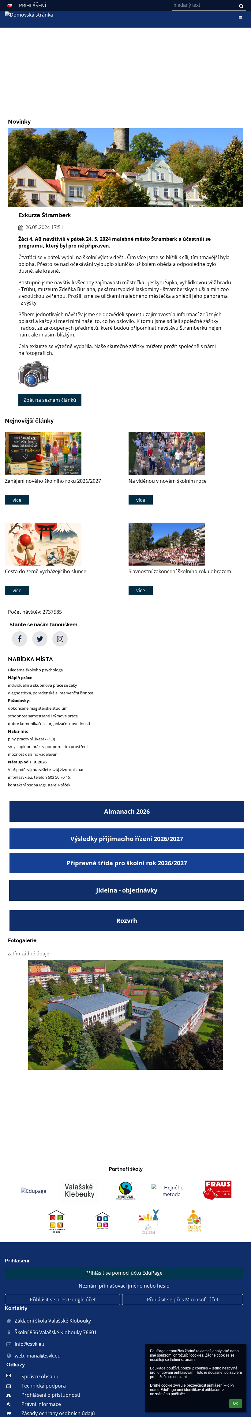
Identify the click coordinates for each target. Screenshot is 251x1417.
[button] (9, 5)
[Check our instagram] (60, 639)
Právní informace (41, 1404)
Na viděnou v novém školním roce (168, 481)
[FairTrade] (125, 1191)
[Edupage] (34, 1191)
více (17, 500)
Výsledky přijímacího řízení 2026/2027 (126, 839)
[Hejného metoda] (171, 1191)
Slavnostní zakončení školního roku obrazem (180, 571)
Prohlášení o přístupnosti (50, 1395)
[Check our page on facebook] (19, 639)
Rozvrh (126, 920)
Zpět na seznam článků (50, 400)
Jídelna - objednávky (126, 890)
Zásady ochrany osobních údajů (58, 1413)
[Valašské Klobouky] (79, 1191)
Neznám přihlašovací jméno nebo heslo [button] (124, 1285)
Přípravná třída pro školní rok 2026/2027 (126, 863)
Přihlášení (32, 5)
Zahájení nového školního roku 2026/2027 (53, 481)
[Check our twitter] (39, 639)
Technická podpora (43, 1385)
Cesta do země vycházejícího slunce (45, 571)
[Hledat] (241, 6)
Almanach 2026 (127, 811)
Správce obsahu (39, 1376)
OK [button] (235, 1403)
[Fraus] (217, 1191)
